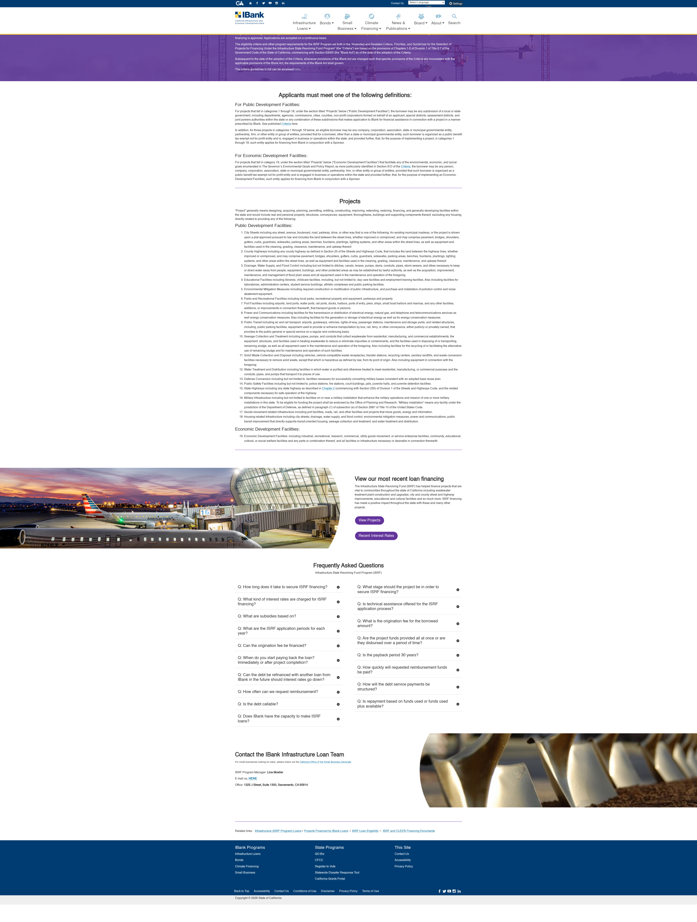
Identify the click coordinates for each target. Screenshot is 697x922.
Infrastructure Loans (247, 854)
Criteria (286, 124)
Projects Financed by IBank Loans (326, 831)
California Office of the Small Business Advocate (325, 762)
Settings (457, 4)
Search (454, 23)
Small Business (245, 872)
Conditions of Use (304, 891)
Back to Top (241, 891)
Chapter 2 (328, 388)
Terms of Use (370, 891)
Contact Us (397, 3)
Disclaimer (328, 891)
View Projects (369, 520)
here (297, 69)
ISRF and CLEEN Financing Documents (409, 831)
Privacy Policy (404, 866)
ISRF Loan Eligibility (365, 831)
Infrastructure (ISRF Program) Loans (278, 831)
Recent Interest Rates (376, 536)
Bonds (239, 860)
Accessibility (403, 860)
